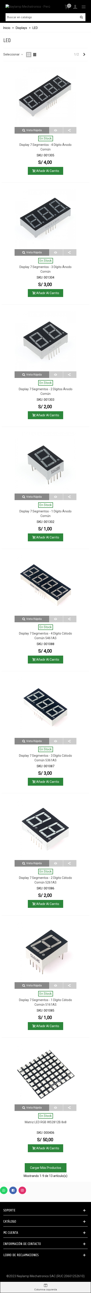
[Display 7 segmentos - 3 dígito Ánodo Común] (45, 218)
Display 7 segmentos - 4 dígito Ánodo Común (45, 147)
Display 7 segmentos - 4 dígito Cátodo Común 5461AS (45, 636)
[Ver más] (56, 130)
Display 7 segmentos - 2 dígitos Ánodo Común (45, 391)
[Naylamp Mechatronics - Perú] (27, 6)
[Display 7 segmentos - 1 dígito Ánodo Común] (45, 463)
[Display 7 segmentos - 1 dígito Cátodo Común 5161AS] (45, 951)
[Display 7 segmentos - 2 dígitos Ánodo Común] (45, 340)
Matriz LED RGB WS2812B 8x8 (45, 1122)
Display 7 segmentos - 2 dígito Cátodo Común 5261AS (45, 880)
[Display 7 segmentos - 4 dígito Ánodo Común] (45, 96)
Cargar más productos (45, 1168)
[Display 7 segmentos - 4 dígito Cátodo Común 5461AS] (45, 585)
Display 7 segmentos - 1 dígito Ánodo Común (45, 514)
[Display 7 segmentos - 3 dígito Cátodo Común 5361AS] (45, 707)
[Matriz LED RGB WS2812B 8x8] (45, 1073)
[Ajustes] (75, 6)
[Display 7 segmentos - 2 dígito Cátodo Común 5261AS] (45, 829)
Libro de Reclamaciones (21, 1255)
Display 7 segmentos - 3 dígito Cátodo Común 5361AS (45, 758)
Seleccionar (11, 54)
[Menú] (83, 6)
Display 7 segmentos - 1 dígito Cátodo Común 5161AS (45, 1002)
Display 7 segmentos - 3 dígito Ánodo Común (45, 269)
